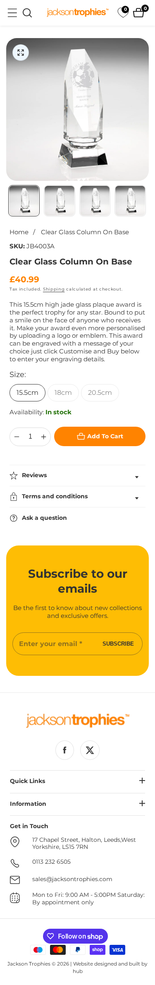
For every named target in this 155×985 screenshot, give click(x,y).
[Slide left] (10, 200)
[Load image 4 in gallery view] (130, 200)
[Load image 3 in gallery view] (95, 200)
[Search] (27, 12)
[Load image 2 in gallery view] (59, 200)
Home (19, 232)
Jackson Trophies (28, 964)
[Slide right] (144, 200)
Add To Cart (105, 436)
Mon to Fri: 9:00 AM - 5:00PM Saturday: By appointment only (88, 898)
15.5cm (27, 392)
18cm (63, 392)
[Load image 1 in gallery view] (24, 200)
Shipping (54, 289)
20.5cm (100, 392)
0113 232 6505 (51, 861)
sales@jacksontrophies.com (72, 879)
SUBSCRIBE (118, 644)
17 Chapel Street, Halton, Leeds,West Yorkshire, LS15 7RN (84, 843)
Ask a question (44, 517)
